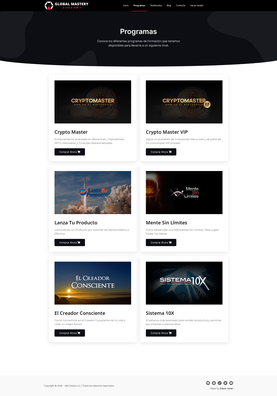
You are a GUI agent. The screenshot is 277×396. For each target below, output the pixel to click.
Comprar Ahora (68, 151)
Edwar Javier (226, 388)
